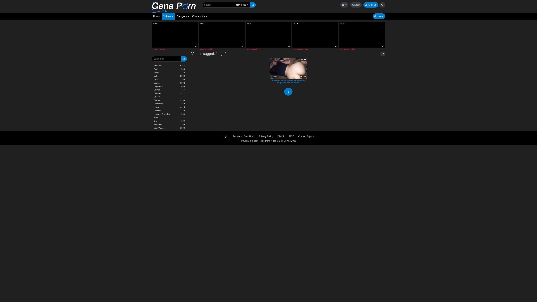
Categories (183, 16)
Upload (380, 16)
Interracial (169, 103)
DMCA (281, 136)
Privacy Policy (266, 136)
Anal (169, 69)
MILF (169, 117)
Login (357, 5)
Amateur (169, 65)
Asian (169, 72)
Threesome (169, 124)
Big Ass (169, 83)
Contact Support (306, 136)
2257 (291, 136)
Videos (167, 16)
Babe (169, 76)
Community (199, 16)
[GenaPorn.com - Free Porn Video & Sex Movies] (174, 7)
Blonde (169, 90)
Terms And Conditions (244, 136)
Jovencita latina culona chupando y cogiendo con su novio (288, 81)
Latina (169, 107)
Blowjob (169, 93)
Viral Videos (169, 128)
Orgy (169, 121)
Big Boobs (169, 86)
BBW (169, 79)
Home (156, 16)
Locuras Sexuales (169, 114)
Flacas (169, 100)
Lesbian (169, 110)
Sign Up (372, 5)
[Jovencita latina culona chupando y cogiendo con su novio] (288, 68)
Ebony (169, 97)
